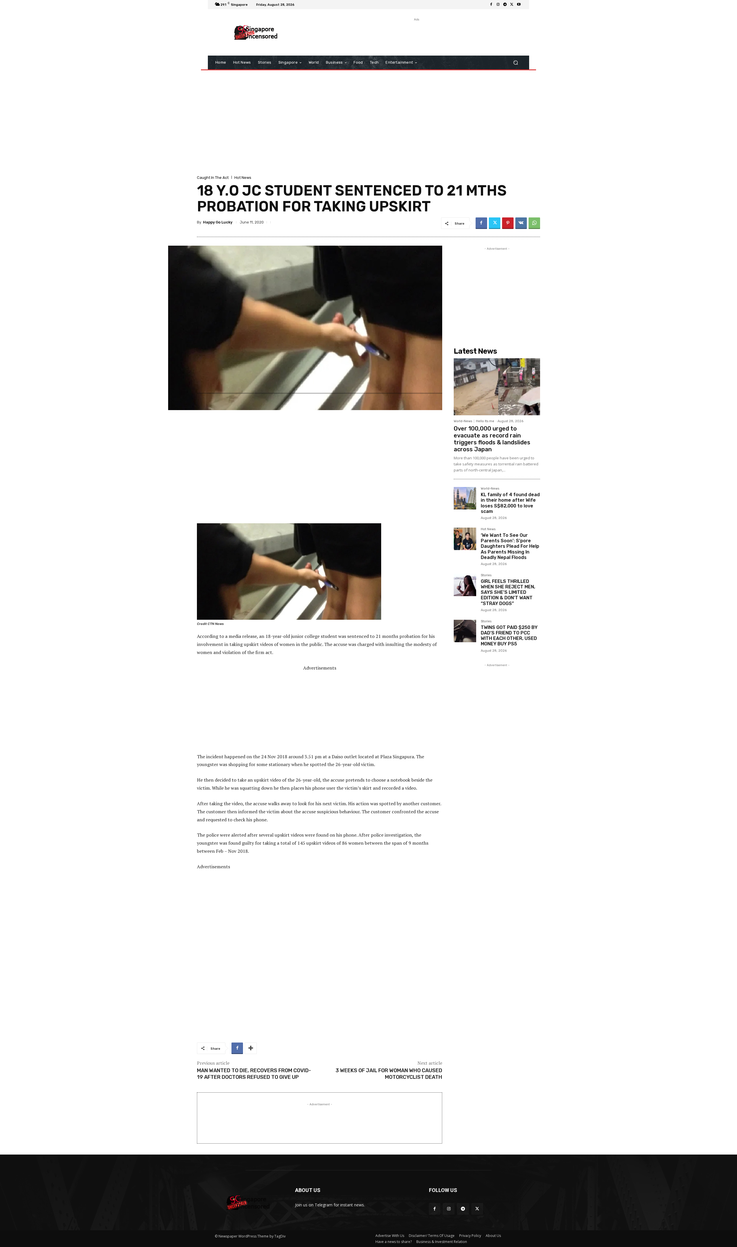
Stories (486, 575)
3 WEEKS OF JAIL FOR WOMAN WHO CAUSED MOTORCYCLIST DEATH (389, 1073)
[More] (251, 1048)
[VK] (521, 223)
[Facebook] (491, 4)
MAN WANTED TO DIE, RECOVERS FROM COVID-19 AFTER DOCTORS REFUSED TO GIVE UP (254, 1073)
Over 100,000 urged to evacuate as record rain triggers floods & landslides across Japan (492, 439)
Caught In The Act (213, 177)
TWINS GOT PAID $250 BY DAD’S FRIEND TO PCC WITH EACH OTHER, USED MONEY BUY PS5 (509, 636)
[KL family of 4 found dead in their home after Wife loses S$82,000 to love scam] (465, 498)
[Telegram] (505, 4)
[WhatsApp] (534, 223)
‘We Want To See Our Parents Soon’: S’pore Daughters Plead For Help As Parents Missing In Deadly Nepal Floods (510, 546)
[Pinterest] (508, 223)
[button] (515, 62)
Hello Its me (485, 421)
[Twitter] (511, 4)
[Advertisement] (416, 35)
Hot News (242, 177)
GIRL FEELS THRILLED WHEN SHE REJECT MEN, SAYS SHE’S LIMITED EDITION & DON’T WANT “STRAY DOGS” (508, 592)
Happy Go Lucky (217, 222)
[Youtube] (518, 4)
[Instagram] (498, 4)
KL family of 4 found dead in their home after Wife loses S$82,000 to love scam (510, 503)
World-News (463, 421)
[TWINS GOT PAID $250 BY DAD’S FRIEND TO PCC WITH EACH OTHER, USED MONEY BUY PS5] (465, 631)
